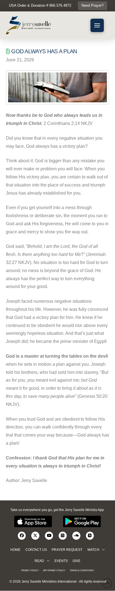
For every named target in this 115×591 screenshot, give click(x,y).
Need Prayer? (93, 5)
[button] (97, 25)
